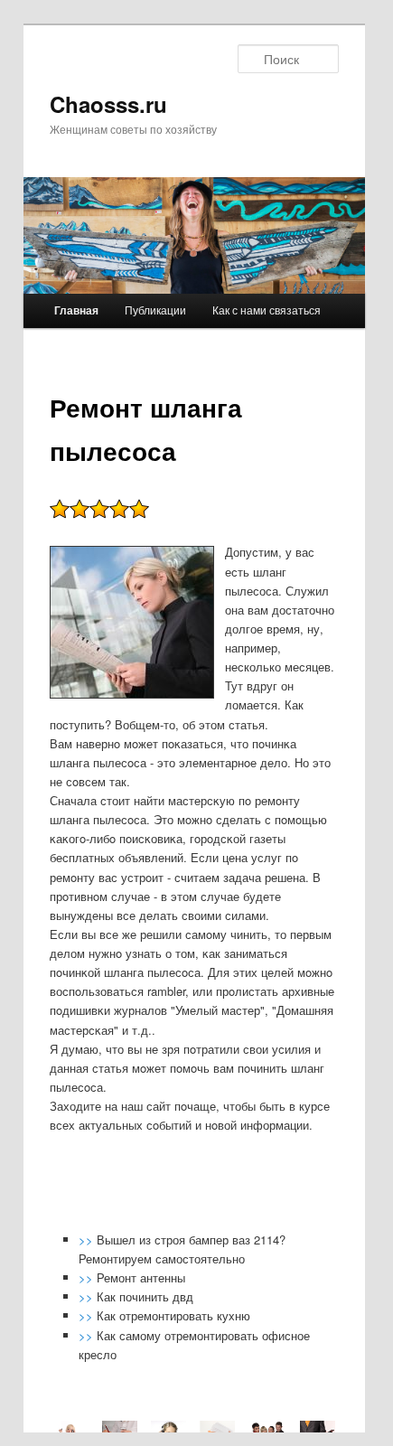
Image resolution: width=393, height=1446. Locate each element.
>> (88, 1239)
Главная (76, 310)
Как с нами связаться (266, 309)
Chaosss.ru (108, 104)
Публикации (155, 309)
